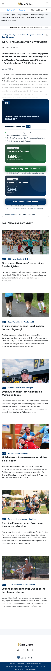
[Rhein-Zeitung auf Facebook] (23, 650)
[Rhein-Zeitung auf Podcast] (32, 650)
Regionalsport (23, 14)
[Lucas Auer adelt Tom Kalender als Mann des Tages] (25, 370)
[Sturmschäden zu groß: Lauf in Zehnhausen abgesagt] (25, 305)
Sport (13, 14)
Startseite (5, 14)
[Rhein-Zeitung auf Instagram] (27, 650)
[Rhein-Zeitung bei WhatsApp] (18, 650)
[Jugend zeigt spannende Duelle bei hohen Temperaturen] (25, 567)
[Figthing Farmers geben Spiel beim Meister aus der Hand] (25, 502)
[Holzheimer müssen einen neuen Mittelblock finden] (25, 436)
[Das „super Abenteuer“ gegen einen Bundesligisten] (25, 242)
